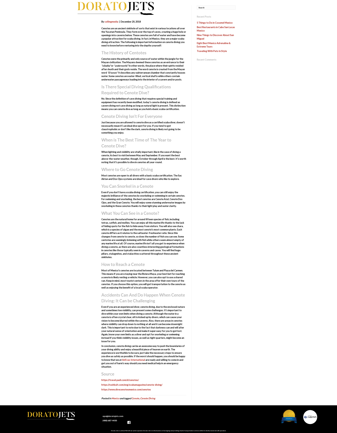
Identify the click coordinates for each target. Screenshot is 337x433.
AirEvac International (133, 359)
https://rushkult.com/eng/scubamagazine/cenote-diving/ (131, 384)
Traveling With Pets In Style (212, 51)
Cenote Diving (147, 398)
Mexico (115, 398)
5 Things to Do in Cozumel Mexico (215, 22)
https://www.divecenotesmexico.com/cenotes (126, 389)
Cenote (135, 398)
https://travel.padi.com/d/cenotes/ (120, 380)
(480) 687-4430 (110, 420)
